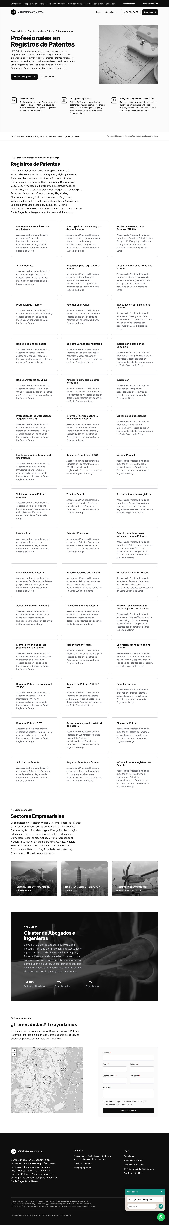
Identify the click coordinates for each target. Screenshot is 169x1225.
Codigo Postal (110, 1076)
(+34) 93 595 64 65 (83, 1163)
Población (135, 1076)
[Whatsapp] (161, 1217)
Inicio (98, 12)
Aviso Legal (129, 1156)
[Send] (161, 1206)
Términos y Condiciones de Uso (119, 1104)
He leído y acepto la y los (126, 1102)
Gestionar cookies (150, 4)
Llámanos (46, 76)
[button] (47, 1080)
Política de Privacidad (133, 1101)
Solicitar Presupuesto (23, 76)
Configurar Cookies (133, 1173)
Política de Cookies (133, 1160)
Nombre (107, 1053)
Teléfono (134, 1064)
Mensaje (107, 1087)
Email (106, 1064)
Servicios (109, 12)
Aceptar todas (129, 4)
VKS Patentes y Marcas (30, 12)
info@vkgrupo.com (82, 1167)
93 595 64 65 (132, 12)
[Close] (161, 1192)
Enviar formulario (128, 1110)
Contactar (148, 12)
